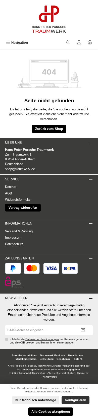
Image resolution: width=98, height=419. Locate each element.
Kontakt (10, 187)
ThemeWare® (49, 376)
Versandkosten (71, 365)
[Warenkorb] (89, 42)
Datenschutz (14, 244)
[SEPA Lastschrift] (70, 268)
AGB (8, 193)
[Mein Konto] (79, 42)
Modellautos (75, 355)
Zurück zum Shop (49, 129)
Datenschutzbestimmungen (42, 339)
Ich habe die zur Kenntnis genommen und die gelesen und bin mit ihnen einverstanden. (49, 341)
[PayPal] (13, 268)
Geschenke (64, 359)
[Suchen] (68, 42)
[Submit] (83, 330)
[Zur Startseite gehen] (49, 19)
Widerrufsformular (18, 199)
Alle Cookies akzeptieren (50, 411)
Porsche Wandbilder (24, 355)
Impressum (13, 237)
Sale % (78, 359)
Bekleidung (47, 359)
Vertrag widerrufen (23, 208)
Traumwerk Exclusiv (52, 355)
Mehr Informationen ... (60, 391)
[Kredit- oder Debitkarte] (42, 268)
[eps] (14, 282)
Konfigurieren (75, 400)
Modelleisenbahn (26, 359)
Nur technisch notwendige (35, 400)
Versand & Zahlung (19, 231)
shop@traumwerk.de (20, 169)
